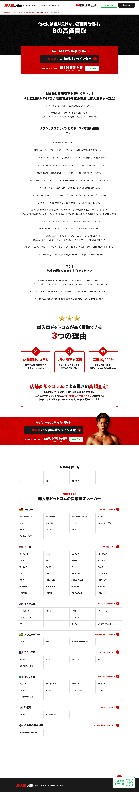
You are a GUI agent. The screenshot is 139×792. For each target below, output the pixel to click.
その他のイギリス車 (104, 624)
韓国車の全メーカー (108, 707)
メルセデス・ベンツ (26, 516)
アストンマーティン (26, 617)
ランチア (49, 690)
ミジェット (49, 481)
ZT (72, 474)
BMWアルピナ (51, 523)
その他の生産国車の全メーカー (104, 725)
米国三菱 (49, 593)
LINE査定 (109, 5)
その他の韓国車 (51, 714)
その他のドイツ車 (25, 536)
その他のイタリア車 (26, 697)
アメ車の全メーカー (108, 547)
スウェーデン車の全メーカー (105, 634)
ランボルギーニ (103, 684)
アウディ (74, 523)
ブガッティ (101, 659)
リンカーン (101, 560)
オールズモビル (76, 573)
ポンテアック (102, 554)
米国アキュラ (102, 580)
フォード (74, 560)
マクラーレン (76, 617)
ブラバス (74, 529)
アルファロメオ (51, 684)
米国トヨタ (23, 586)
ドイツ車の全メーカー (107, 509)
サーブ (48, 641)
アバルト (101, 690)
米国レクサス (50, 580)
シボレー (49, 554)
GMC (47, 560)
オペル (21, 529)
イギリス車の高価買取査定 (26, 12)
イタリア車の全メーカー (106, 676)
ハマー (21, 560)
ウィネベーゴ (102, 573)
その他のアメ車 (76, 593)
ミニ (99, 529)
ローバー (49, 624)
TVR (99, 617)
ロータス (49, 617)
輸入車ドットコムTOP (10, 12)
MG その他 (75, 481)
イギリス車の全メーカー (106, 603)
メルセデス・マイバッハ (79, 516)
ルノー (48, 659)
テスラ (21, 580)
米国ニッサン (102, 593)
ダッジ (73, 567)
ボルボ (21, 641)
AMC (21, 573)
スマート (101, 516)
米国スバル (102, 586)
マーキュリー (24, 567)
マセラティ (23, 690)
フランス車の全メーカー (106, 652)
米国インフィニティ (78, 580)
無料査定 (126, 5)
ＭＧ (20, 624)
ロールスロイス (24, 611)
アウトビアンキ (76, 690)
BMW (21, 523)
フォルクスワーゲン (104, 523)
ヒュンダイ (23, 714)
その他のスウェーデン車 (80, 641)
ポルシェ (49, 529)
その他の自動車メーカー (28, 732)
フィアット (22, 684)
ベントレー (49, 611)
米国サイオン (50, 586)
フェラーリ (75, 684)
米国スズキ (23, 593)
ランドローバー (103, 611)
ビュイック (75, 554)
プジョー (22, 659)
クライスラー (50, 567)
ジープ (48, 573)
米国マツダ (75, 586)
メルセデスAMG (51, 516)
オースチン (75, 624)
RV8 (47, 474)
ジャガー (74, 611)
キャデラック (23, 554)
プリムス (100, 567)
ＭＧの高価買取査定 (43, 12)
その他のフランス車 (26, 666)
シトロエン (75, 659)
